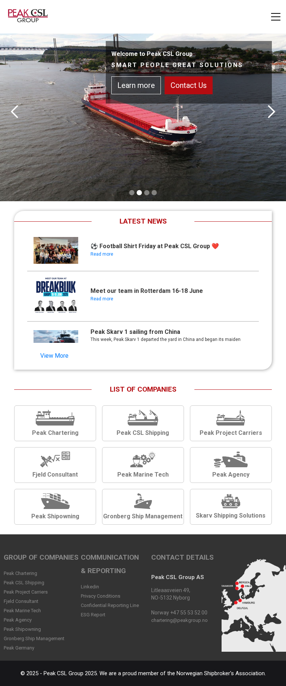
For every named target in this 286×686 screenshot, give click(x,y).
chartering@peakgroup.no (179, 620)
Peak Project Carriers (26, 592)
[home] (29, 17)
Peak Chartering (20, 573)
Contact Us (192, 92)
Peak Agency (18, 620)
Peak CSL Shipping (24, 582)
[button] (276, 16)
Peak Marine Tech (22, 610)
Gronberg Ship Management (34, 638)
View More (54, 355)
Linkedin (90, 586)
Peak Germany (19, 648)
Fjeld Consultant (21, 601)
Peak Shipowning (22, 629)
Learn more (139, 92)
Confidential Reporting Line (110, 605)
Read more (101, 254)
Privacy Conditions (100, 596)
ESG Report (93, 614)
